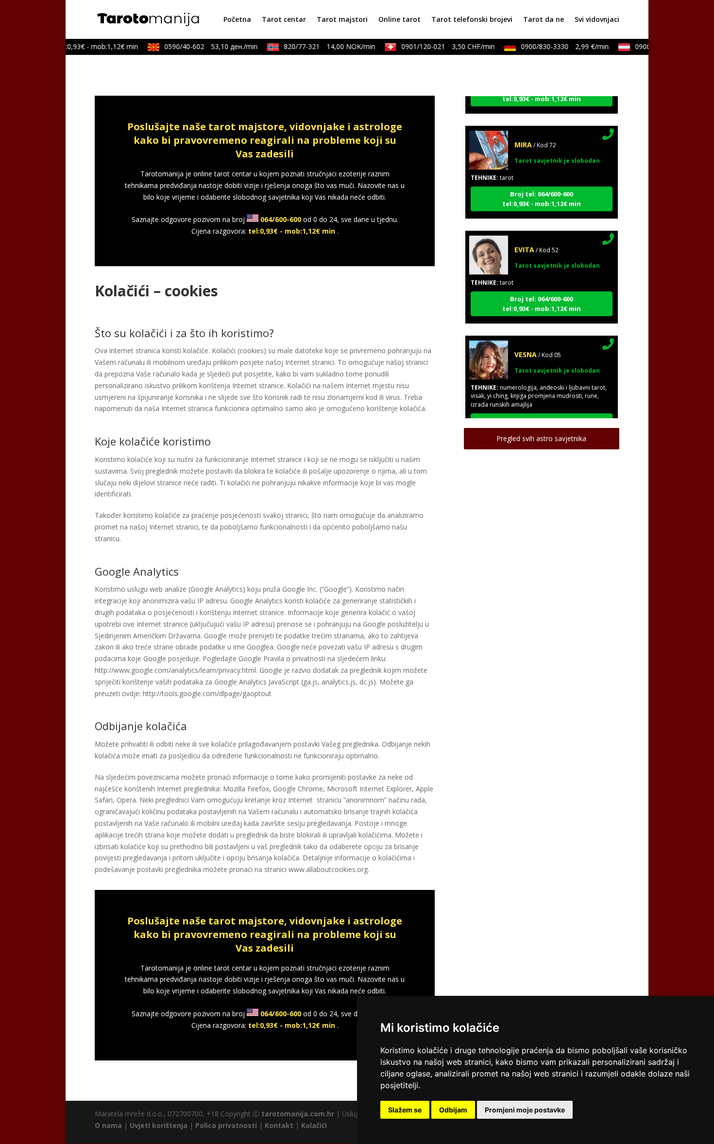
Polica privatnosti (226, 1125)
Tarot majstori (342, 20)
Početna (237, 20)
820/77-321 (319, 46)
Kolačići (314, 1125)
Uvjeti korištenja (158, 1125)
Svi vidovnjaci (597, 20)
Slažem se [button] (405, 1110)
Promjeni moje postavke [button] (525, 1110)
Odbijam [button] (453, 1110)
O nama (108, 1125)
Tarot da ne (543, 20)
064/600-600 (280, 219)
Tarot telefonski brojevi (471, 20)
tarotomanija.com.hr (297, 1113)
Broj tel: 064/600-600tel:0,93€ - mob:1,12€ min (541, 186)
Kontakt (279, 1125)
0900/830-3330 (555, 46)
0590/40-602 (201, 46)
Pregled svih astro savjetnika (541, 438)
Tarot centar (284, 20)
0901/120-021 (438, 46)
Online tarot (399, 20)
